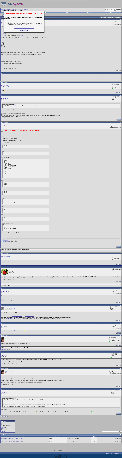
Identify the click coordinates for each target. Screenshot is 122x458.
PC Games (14, 9)
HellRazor (3, 349)
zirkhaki (10, 250)
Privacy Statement (116, 453)
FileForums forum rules (17, 316)
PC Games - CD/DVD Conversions (22, 9)
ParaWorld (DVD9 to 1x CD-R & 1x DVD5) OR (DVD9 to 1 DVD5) (12, 441)
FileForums (4, 9)
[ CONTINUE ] (24, 31)
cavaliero (3, 355)
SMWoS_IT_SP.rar (7, 241)
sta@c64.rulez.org (19, 318)
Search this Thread (110, 17)
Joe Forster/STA (9, 308)
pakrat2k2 (7, 339)
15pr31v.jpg (3, 33)
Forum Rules (3, 431)
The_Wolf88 (4, 86)
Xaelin (2, 250)
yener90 (3, 125)
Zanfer (3, 22)
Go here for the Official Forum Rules (24, 28)
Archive (111, 453)
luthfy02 (3, 326)
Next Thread (64, 418)
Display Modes (117, 17)
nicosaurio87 (4, 291)
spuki (10, 271)
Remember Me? (118, 9)
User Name (106, 9)
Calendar (66, 12)
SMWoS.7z (22, 35)
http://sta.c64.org (9, 318)
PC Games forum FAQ (29, 316)
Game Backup (9, 9)
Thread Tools (102, 17)
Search (111, 12)
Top (120, 453)
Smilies (2, 428)
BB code (2, 427)
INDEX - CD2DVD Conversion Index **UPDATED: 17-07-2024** (12, 438)
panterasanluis (5, 256)
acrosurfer (3, 98)
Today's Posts (89, 12)
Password (106, 10)
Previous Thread (58, 418)
